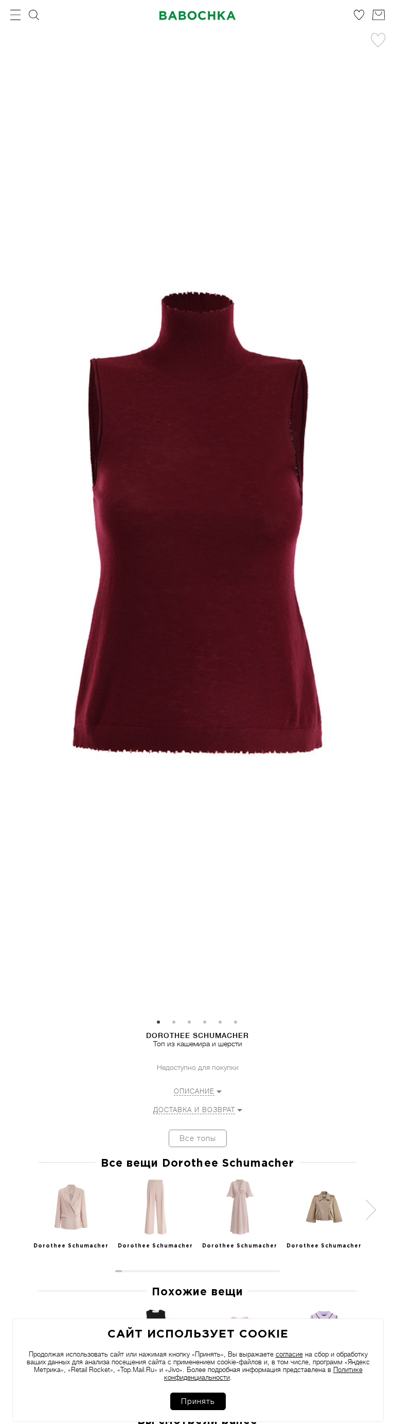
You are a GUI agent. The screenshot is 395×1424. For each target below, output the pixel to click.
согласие (289, 1354)
